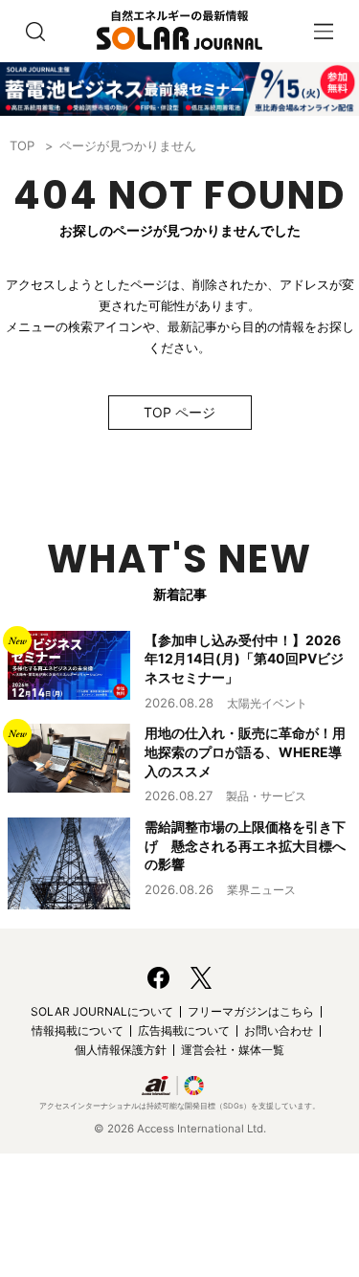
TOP (22, 145)
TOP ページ (179, 412)
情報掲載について (77, 1030)
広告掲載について (184, 1030)
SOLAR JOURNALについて (102, 1011)
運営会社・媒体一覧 (232, 1049)
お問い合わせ (278, 1030)
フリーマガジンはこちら (251, 1011)
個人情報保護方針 (121, 1049)
